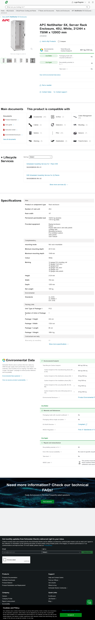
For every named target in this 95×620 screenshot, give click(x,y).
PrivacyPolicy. (48, 545)
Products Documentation (9, 577)
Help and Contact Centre (55, 577)
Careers (4, 596)
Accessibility (6, 604)
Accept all (71, 615)
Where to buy (52, 585)
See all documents (9, 139)
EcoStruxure (52, 596)
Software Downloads (8, 580)
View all (14, 17)
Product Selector (7, 582)
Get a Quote (52, 582)
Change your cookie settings (71, 610)
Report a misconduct (8, 601)
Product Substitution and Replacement (13, 585)
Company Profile (7, 598)
